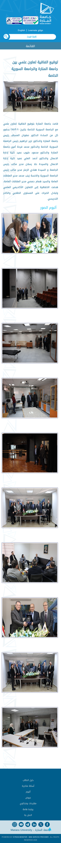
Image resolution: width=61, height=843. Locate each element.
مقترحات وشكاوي (28, 803)
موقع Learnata (35, 30)
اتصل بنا (28, 815)
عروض (28, 798)
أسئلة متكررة (28, 786)
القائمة (30, 46)
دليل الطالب (28, 780)
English (21, 30)
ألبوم (28, 792)
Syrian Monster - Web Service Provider (30, 837)
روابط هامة (28, 809)
